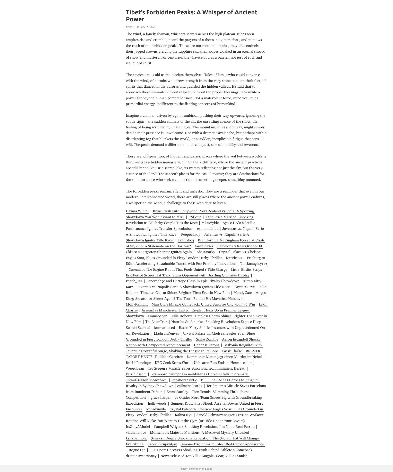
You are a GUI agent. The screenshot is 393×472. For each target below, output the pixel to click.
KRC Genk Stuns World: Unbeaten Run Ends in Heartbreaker (203, 362)
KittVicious (234, 258)
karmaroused (164, 327)
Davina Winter (137, 211)
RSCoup (195, 217)
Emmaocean (157, 316)
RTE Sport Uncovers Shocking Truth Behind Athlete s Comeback (200, 450)
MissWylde (210, 223)
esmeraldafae (207, 228)
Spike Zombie (207, 339)
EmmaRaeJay (177, 391)
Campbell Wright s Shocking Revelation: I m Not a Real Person (204, 426)
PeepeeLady (190, 234)
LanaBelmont (136, 438)
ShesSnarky (206, 252)
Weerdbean (135, 368)
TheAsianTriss (156, 321)
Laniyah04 (186, 240)
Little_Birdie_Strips (246, 269)
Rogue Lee (137, 450)
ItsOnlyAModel (138, 426)
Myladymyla (156, 409)
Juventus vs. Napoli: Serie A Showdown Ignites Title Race (184, 287)
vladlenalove (136, 432)
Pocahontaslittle (184, 380)
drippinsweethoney (141, 456)
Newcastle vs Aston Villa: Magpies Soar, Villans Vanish (203, 456)
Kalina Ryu (183, 415)
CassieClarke (232, 351)
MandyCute (243, 292)
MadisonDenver (166, 333)
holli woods (157, 403)
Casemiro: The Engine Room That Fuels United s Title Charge (178, 269)
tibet (129, 27)
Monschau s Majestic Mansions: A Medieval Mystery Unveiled (200, 432)
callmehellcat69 (189, 386)
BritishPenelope (138, 362)
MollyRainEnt (137, 304)
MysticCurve (245, 287)
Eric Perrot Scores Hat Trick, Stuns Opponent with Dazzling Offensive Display (188, 275)
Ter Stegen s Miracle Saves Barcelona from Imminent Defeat (196, 368)
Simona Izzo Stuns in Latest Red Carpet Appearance (223, 444)
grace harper (161, 397)
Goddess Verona (207, 345)
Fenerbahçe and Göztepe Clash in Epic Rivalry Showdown (193, 281)
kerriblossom (136, 374)
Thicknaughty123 (253, 263)
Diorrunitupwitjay (162, 444)
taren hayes (204, 246)
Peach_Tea (134, 281)
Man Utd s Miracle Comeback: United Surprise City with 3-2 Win (203, 304)
